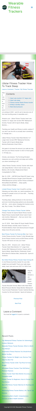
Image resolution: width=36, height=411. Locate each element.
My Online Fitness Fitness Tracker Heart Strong (16, 260)
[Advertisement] (18, 34)
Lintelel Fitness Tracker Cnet (11, 189)
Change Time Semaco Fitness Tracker (14, 210)
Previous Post (18, 298)
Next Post (18, 303)
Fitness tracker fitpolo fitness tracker (21, 102)
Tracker (17, 89)
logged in (14, 314)
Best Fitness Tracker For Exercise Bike (14, 234)
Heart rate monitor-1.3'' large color (20, 98)
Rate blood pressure (16, 107)
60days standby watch (17, 104)
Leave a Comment (7, 89)
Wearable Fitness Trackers (15, 7)
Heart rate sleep (15, 100)
